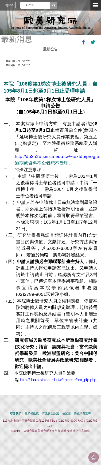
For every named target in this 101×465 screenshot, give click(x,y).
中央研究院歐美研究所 (50, 22)
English (8, 5)
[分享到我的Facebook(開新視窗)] (83, 42)
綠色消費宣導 (82, 413)
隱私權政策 (32, 413)
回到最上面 (93, 457)
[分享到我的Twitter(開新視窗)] (92, 42)
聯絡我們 (15, 413)
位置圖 (66, 413)
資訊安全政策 (50, 413)
